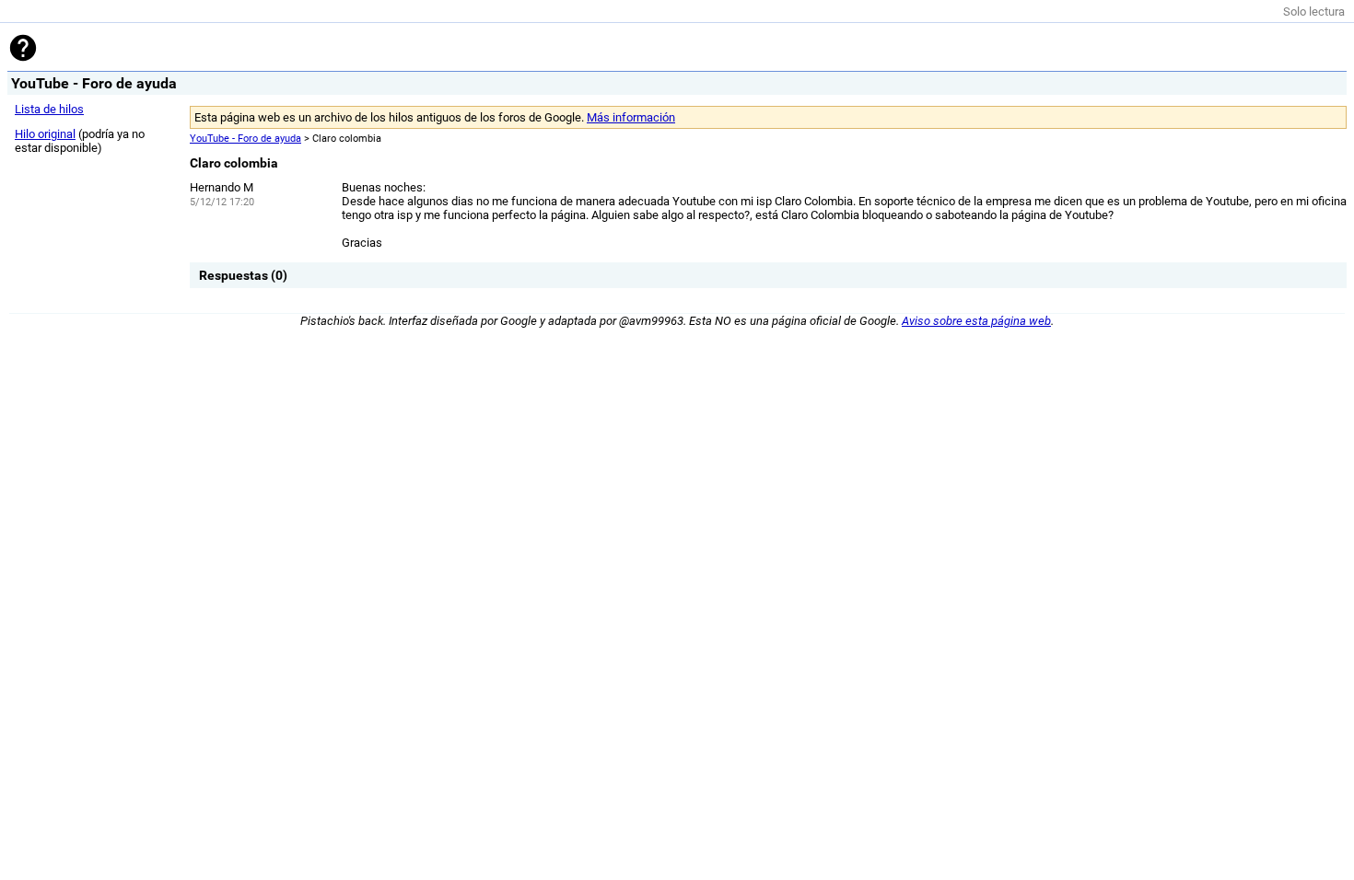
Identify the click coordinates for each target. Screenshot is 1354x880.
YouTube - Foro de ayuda (245, 139)
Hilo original (45, 134)
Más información (631, 117)
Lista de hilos (49, 109)
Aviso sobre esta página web (976, 321)
